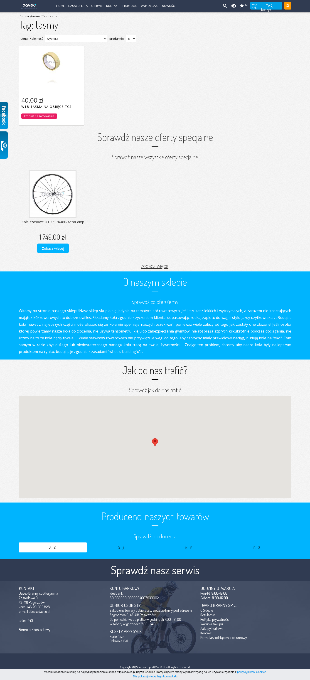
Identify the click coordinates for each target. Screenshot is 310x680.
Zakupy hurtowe (211, 628)
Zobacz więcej (53, 248)
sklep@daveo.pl (39, 611)
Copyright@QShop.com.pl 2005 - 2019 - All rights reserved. (155, 667)
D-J (121, 547)
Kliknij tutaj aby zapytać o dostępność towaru (51, 110)
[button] (155, 442)
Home (60, 5)
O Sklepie (206, 610)
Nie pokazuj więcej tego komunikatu (155, 676)
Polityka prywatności (214, 619)
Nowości (168, 5)
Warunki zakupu (211, 624)
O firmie (97, 5)
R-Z (257, 547)
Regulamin (207, 615)
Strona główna (30, 16)
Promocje (130, 5)
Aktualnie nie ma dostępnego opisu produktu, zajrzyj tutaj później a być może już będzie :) (51, 62)
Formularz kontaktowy (34, 629)
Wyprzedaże (149, 5)
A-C (53, 547)
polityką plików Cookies (251, 672)
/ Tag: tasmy (48, 16)
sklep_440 (26, 620)
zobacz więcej (155, 265)
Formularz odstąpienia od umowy (223, 637)
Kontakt (112, 5)
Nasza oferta (78, 5)
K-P (189, 547)
